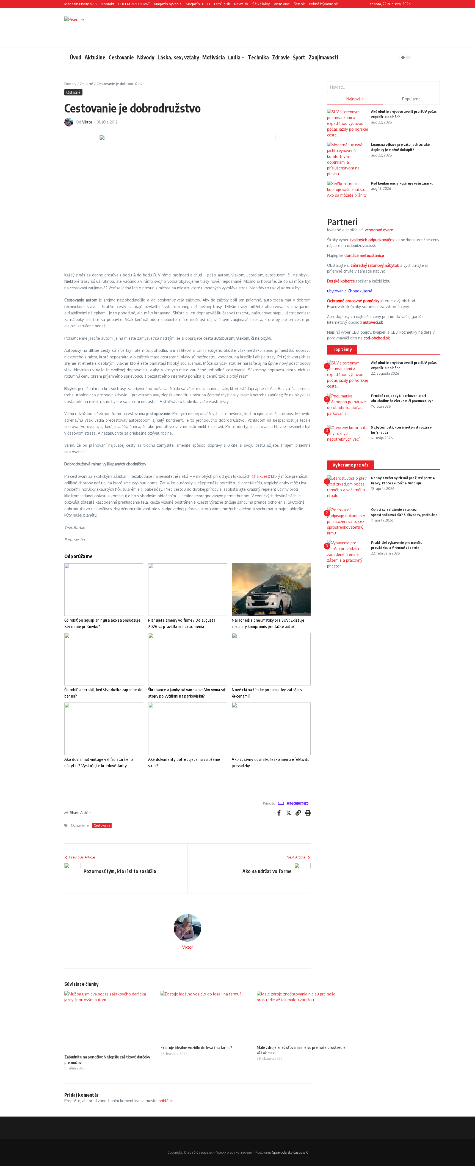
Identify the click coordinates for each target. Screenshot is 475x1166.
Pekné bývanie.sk (323, 4)
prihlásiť (166, 1100)
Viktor (87, 122)
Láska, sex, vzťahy (178, 57)
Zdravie (281, 57)
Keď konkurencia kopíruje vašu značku (402, 183)
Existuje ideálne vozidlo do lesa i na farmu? (196, 1047)
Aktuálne (95, 57)
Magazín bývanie (168, 4)
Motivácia (213, 57)
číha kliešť (260, 476)
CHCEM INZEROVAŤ (134, 4)
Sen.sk (299, 4)
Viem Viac (281, 4)
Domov (70, 83)
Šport (299, 57)
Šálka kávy (261, 4)
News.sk (241, 4)
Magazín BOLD (198, 4)
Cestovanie (121, 57)
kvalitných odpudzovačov (372, 239)
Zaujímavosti (323, 57)
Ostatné (86, 83)
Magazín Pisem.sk (79, 4)
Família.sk (222, 4)
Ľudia (234, 57)
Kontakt (107, 4)
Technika (258, 57)
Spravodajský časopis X (290, 1152)
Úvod (75, 57)
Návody (145, 57)
